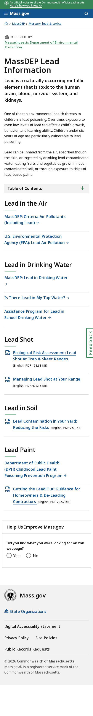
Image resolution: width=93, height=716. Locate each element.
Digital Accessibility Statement (32, 626)
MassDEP (18, 24)
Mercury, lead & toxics (45, 24)
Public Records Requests (27, 649)
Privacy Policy (16, 637)
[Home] (6, 23)
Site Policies (46, 637)
